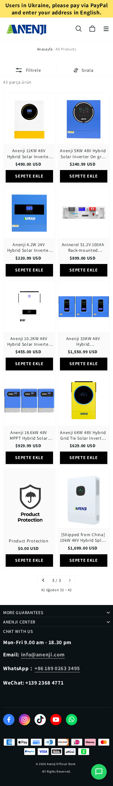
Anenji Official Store (61, 764)
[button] (106, 29)
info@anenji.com (43, 654)
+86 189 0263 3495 (57, 668)
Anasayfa (45, 49)
